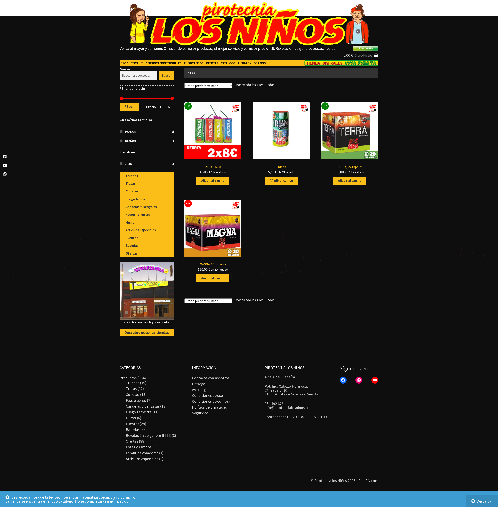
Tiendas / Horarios (252, 63)
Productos (129, 63)
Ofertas (212, 63)
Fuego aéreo (135, 199)
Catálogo (228, 63)
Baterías (132, 245)
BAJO (128, 164)
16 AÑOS (130, 131)
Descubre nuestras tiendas (146, 332)
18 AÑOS (130, 141)
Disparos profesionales (163, 63)
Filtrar (129, 106)
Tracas (131, 183)
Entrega (198, 383)
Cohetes (132, 191)
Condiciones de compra (211, 401)
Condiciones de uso (207, 395)
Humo (130, 222)
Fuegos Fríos (193, 63)
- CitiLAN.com (367, 480)
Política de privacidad (209, 407)
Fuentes (132, 237)
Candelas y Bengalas (141, 207)
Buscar (125, 69)
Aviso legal (201, 389)
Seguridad (200, 412)
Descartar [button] (485, 501)
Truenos (132, 175)
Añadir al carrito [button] (212, 180)
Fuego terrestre (138, 214)
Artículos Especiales (141, 230)
